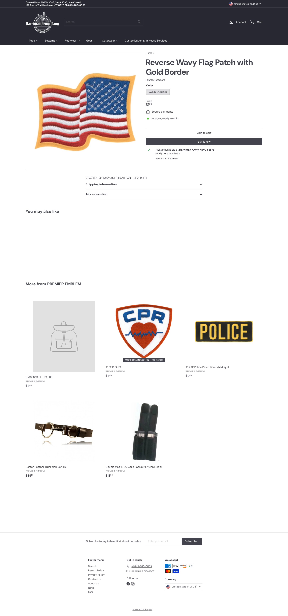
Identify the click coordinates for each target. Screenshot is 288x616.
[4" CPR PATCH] (144, 337)
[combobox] (103, 22)
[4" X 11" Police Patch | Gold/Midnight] (224, 337)
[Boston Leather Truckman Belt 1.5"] (64, 437)
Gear (89, 40)
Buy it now (204, 142)
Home (149, 53)
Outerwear (109, 40)
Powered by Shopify (142, 609)
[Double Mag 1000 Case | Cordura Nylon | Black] (144, 437)
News (91, 587)
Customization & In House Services (146, 40)
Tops (32, 40)
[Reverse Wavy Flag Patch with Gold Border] (44, 245)
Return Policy (96, 570)
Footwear (71, 40)
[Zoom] (84, 111)
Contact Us (95, 579)
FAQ (90, 592)
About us (93, 583)
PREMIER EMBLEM (64, 283)
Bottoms (50, 40)
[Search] (139, 22)
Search (92, 566)
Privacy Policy (96, 574)
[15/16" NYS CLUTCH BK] (64, 342)
